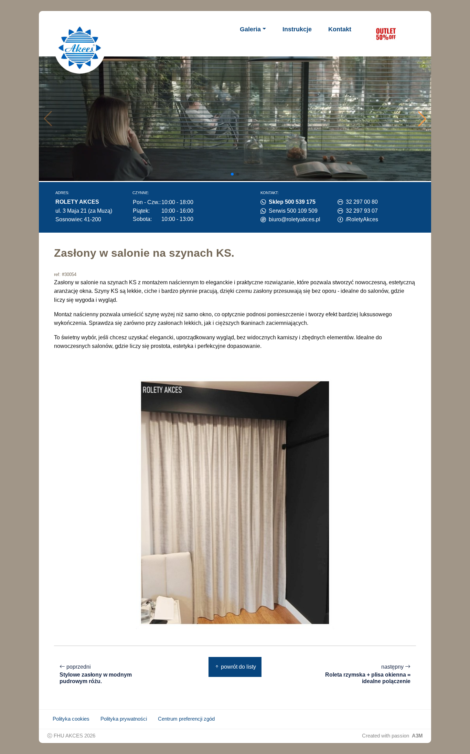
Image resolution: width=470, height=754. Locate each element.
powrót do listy (238, 667)
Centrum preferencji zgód (186, 719)
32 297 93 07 (362, 211)
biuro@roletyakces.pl (294, 219)
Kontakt (339, 29)
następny (367, 674)
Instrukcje (297, 29)
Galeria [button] (250, 29)
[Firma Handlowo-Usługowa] (80, 48)
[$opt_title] (385, 33)
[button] (422, 118)
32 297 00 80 (362, 202)
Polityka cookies (71, 719)
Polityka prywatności (123, 719)
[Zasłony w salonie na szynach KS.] (235, 502)
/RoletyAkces (362, 219)
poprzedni (96, 674)
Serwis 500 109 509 (293, 211)
